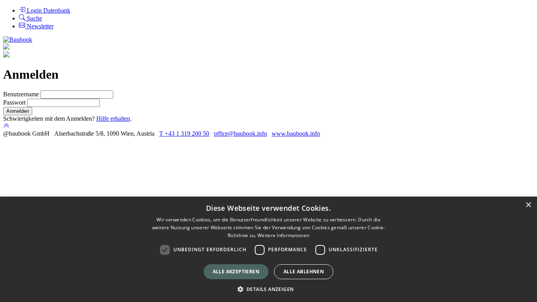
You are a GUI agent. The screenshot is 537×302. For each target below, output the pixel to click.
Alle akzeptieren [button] (236, 271)
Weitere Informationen (283, 235)
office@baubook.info (240, 133)
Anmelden (17, 111)
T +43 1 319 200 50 (184, 133)
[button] (268, 289)
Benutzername (21, 94)
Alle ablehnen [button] (303, 271)
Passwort (15, 102)
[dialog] (268, 249)
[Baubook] (17, 39)
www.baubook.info (296, 133)
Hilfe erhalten (113, 118)
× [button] (528, 205)
